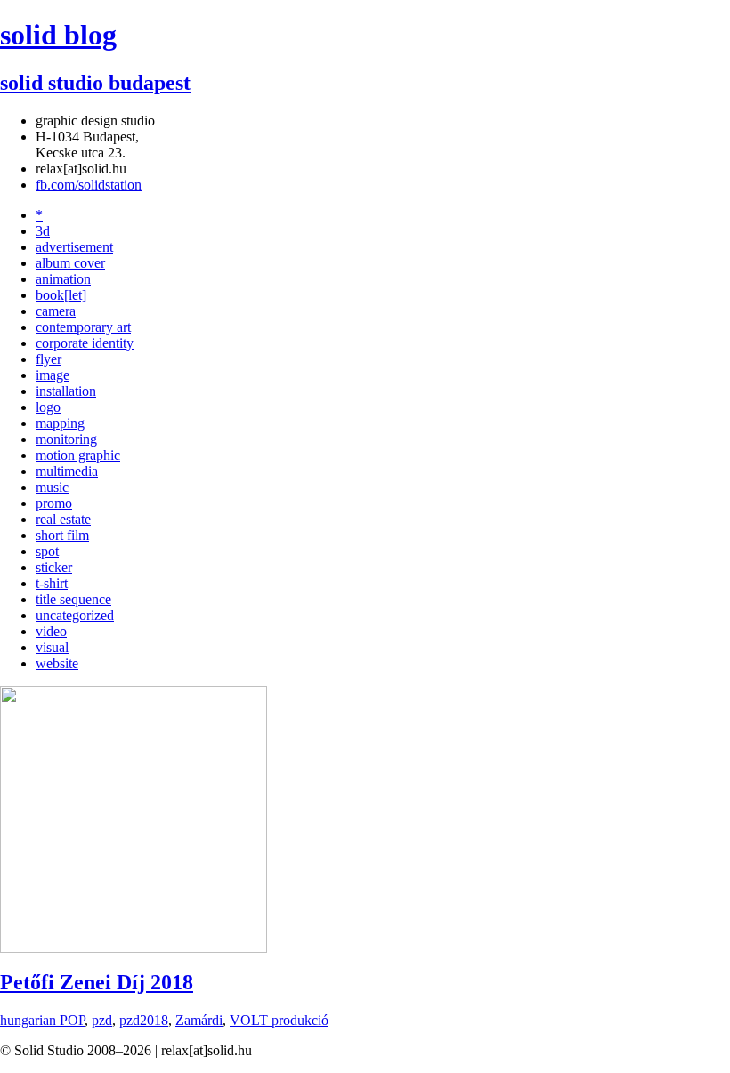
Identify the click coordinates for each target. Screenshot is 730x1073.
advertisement (74, 246)
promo (54, 503)
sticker (54, 567)
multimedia (67, 471)
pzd (102, 1020)
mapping (60, 423)
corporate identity (85, 343)
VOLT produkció (279, 1020)
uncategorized (75, 615)
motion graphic (78, 455)
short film (62, 535)
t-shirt (52, 583)
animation (63, 278)
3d (43, 230)
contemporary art (83, 327)
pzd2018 (143, 1020)
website (57, 663)
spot (47, 551)
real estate (63, 519)
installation (66, 391)
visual (52, 647)
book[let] (61, 295)
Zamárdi (199, 1020)
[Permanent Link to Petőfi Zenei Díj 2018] (133, 948)
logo (48, 407)
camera (56, 311)
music (52, 487)
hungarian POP (42, 1020)
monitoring (66, 439)
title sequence (73, 599)
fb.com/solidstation (89, 184)
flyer (48, 359)
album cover (70, 262)
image (52, 375)
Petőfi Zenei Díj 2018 (96, 982)
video (51, 631)
